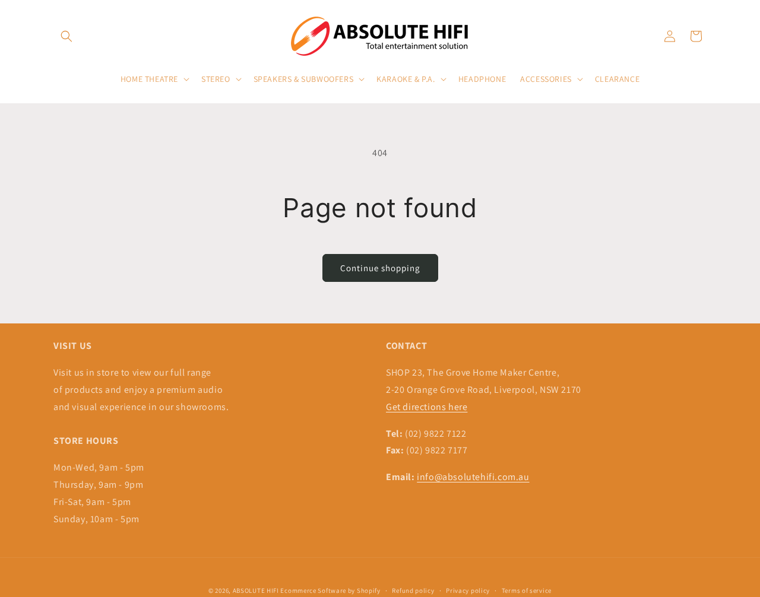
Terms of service (527, 590)
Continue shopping (380, 268)
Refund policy (413, 590)
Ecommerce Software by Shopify (330, 590)
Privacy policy (468, 590)
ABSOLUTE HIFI (256, 590)
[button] (66, 36)
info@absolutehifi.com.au (473, 477)
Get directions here (426, 407)
